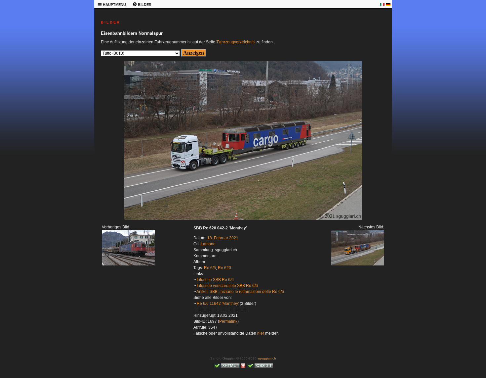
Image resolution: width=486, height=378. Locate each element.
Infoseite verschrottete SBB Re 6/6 (227, 285)
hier (260, 333)
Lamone (208, 244)
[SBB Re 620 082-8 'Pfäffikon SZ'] (128, 264)
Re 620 (224, 267)
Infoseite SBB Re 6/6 (215, 279)
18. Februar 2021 (222, 238)
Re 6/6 (210, 267)
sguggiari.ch (267, 358)
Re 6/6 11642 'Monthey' (218, 303)
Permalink (228, 321)
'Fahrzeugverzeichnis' (235, 42)
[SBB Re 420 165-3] (243, 218)
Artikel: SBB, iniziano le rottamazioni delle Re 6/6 (240, 291)
